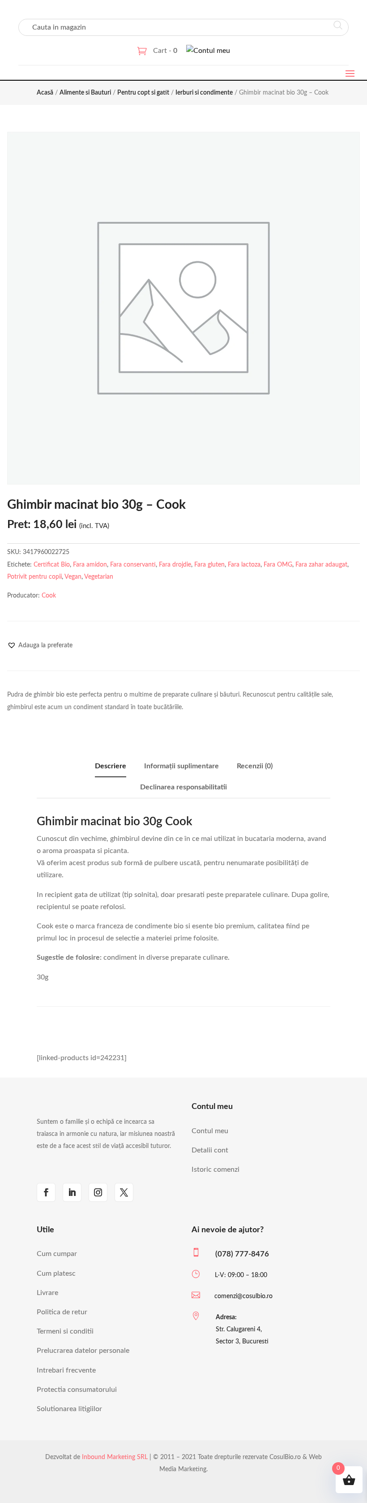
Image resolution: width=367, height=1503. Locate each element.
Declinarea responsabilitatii (183, 787)
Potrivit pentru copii (34, 577)
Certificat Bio (52, 565)
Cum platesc (56, 1273)
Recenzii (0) (255, 766)
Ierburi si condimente (204, 93)
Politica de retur (62, 1312)
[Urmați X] (124, 1192)
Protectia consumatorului (77, 1389)
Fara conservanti (133, 565)
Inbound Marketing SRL (115, 1457)
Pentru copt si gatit (143, 93)
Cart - (165, 50)
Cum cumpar (57, 1253)
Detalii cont (210, 1150)
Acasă (45, 93)
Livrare (47, 1292)
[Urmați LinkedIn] (72, 1192)
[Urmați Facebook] (46, 1192)
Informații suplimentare (181, 766)
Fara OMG (278, 565)
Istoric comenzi (215, 1169)
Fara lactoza (244, 565)
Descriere (110, 766)
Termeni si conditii (65, 1331)
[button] (40, 645)
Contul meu (210, 1131)
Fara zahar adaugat (321, 565)
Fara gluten (209, 565)
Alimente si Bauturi (85, 93)
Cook (49, 596)
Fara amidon (90, 565)
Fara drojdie (175, 565)
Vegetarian (98, 577)
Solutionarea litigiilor (69, 1408)
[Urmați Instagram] (98, 1192)
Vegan (72, 577)
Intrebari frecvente (66, 1370)
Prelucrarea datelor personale (83, 1350)
